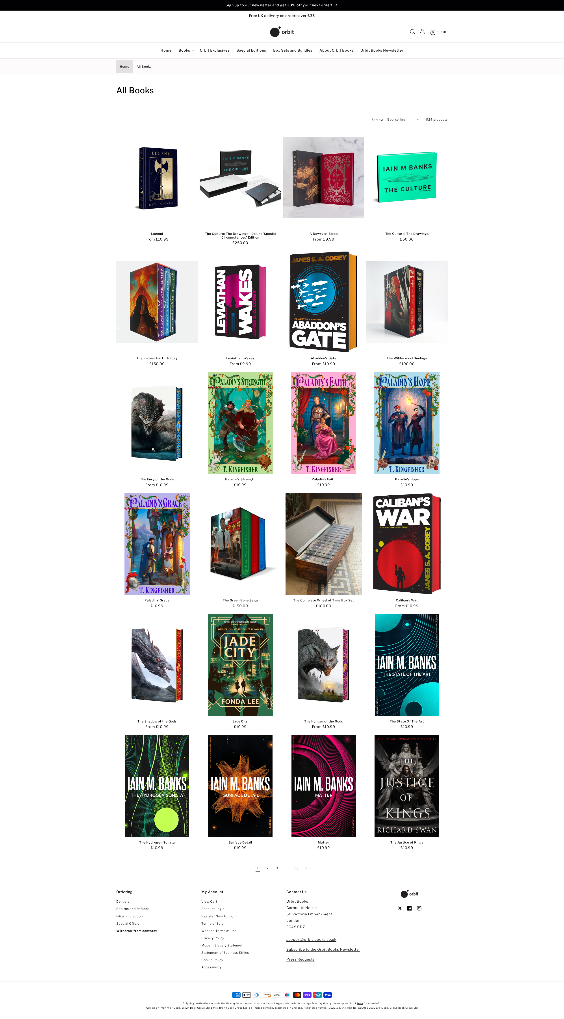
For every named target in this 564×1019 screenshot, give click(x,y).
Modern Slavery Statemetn (223, 945)
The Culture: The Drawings (407, 233)
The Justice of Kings (406, 842)
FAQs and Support (130, 916)
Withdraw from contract (136, 931)
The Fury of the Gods (157, 479)
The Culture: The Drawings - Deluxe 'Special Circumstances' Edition (240, 235)
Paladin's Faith (323, 479)
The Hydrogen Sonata (157, 842)
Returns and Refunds (133, 909)
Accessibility (211, 967)
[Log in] (422, 31)
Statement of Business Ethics (225, 952)
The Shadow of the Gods (157, 721)
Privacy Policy (212, 938)
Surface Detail (240, 842)
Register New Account (219, 916)
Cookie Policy (212, 960)
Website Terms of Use (219, 931)
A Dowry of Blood (324, 233)
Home (124, 66)
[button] (412, 31)
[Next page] (306, 868)
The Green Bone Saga (240, 600)
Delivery (123, 901)
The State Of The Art (407, 721)
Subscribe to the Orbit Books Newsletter (323, 949)
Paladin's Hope (407, 479)
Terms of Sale (212, 923)
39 (296, 868)
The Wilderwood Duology (407, 358)
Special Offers (127, 923)
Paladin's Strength (240, 479)
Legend (157, 233)
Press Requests (300, 959)
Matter (324, 842)
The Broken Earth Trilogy (157, 358)
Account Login (212, 909)
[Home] (282, 31)
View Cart (209, 901)
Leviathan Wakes (240, 358)
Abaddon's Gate (323, 358)
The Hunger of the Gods (323, 721)
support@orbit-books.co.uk (311, 939)
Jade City (240, 721)
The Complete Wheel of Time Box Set (323, 600)
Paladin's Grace (157, 600)
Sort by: (377, 119)
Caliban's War (407, 600)
